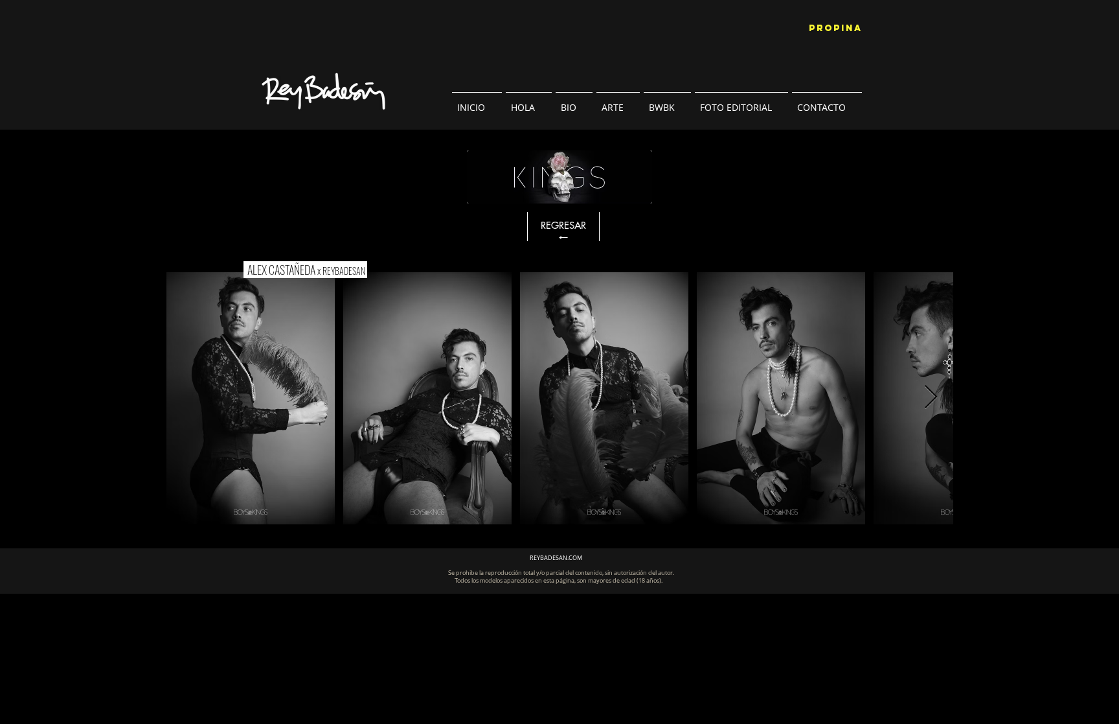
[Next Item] (930, 397)
